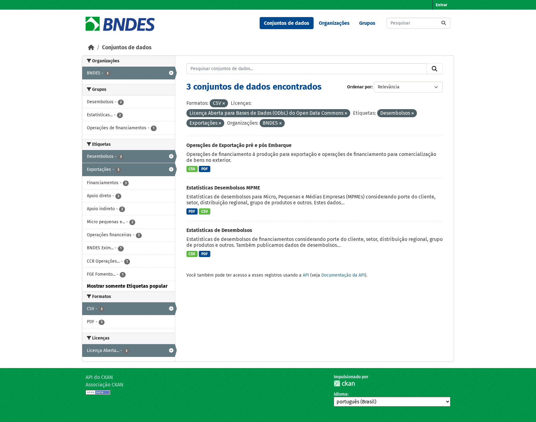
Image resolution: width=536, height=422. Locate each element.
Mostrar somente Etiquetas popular (127, 286)
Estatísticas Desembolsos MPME (223, 188)
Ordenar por (359, 87)
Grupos (367, 23)
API (306, 275)
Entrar (441, 4)
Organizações (334, 23)
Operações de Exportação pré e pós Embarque (239, 145)
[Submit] (443, 23)
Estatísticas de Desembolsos (219, 230)
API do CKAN (99, 377)
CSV (192, 169)
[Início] (91, 47)
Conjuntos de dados (286, 23)
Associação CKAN (104, 385)
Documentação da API (343, 275)
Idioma (340, 394)
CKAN (344, 383)
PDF (204, 169)
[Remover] (223, 104)
